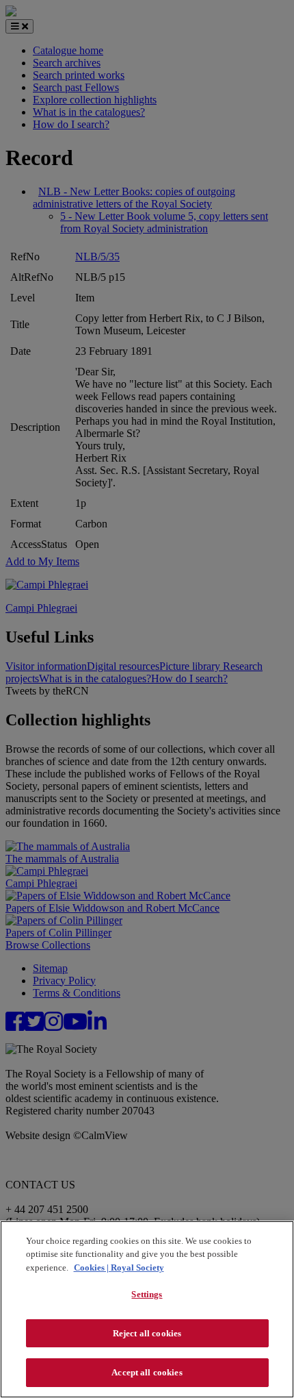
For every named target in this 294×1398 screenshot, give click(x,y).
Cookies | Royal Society (119, 1267)
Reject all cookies (147, 1333)
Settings (146, 1294)
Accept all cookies (146, 1372)
